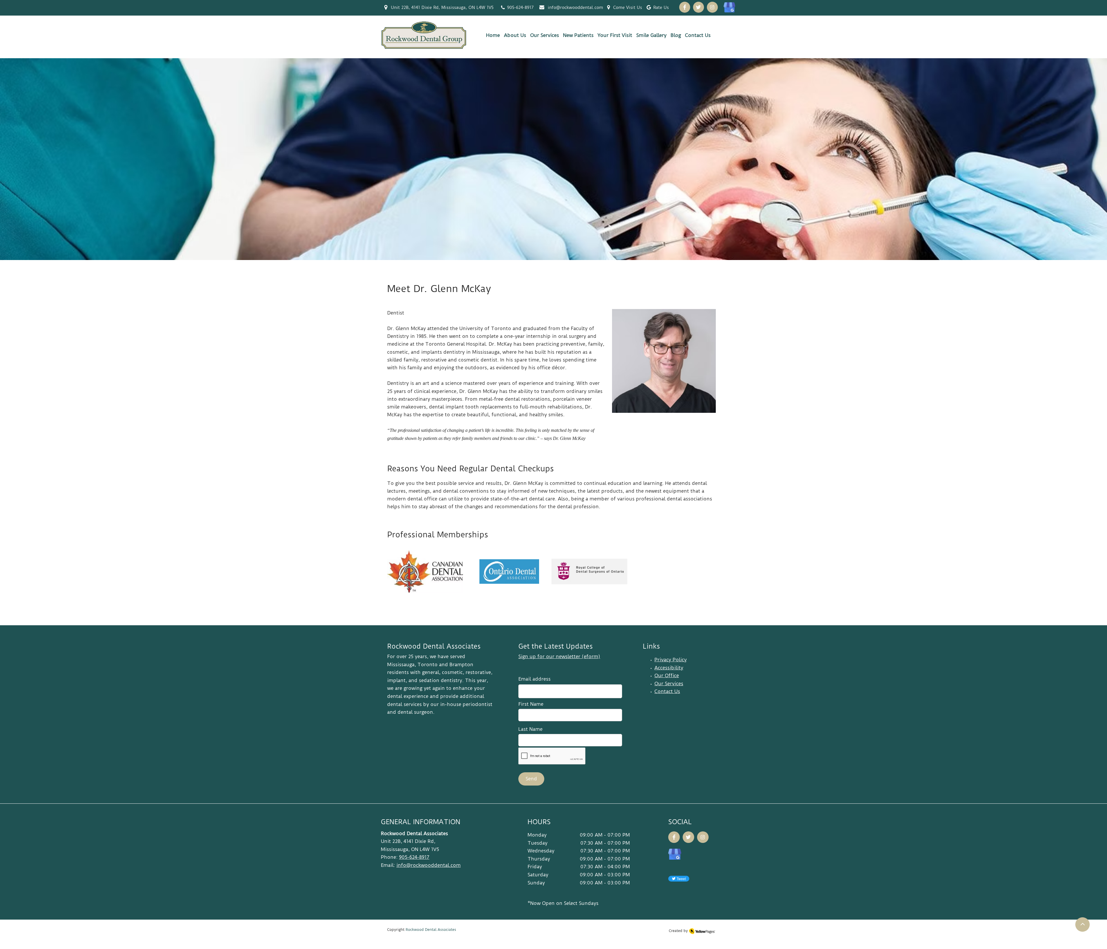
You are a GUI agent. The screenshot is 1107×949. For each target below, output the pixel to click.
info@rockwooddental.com (575, 7)
